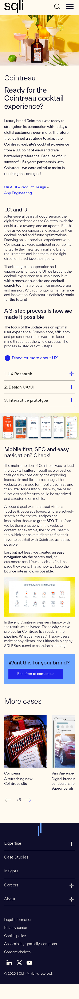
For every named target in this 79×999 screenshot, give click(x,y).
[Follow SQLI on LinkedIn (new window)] (9, 963)
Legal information (18, 920)
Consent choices (17, 952)
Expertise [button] (12, 843)
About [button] (9, 899)
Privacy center (15, 927)
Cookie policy (15, 936)
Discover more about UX (35, 358)
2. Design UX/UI (19, 387)
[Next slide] (29, 800)
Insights (11, 871)
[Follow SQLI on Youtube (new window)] (29, 963)
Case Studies (16, 857)
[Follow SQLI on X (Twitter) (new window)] (19, 963)
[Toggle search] (57, 6)
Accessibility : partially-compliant (30, 944)
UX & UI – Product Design (25, 187)
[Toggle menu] (70, 6)
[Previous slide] (7, 800)
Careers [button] (11, 885)
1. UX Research (18, 374)
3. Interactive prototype (26, 400)
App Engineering (18, 193)
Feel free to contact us (35, 674)
